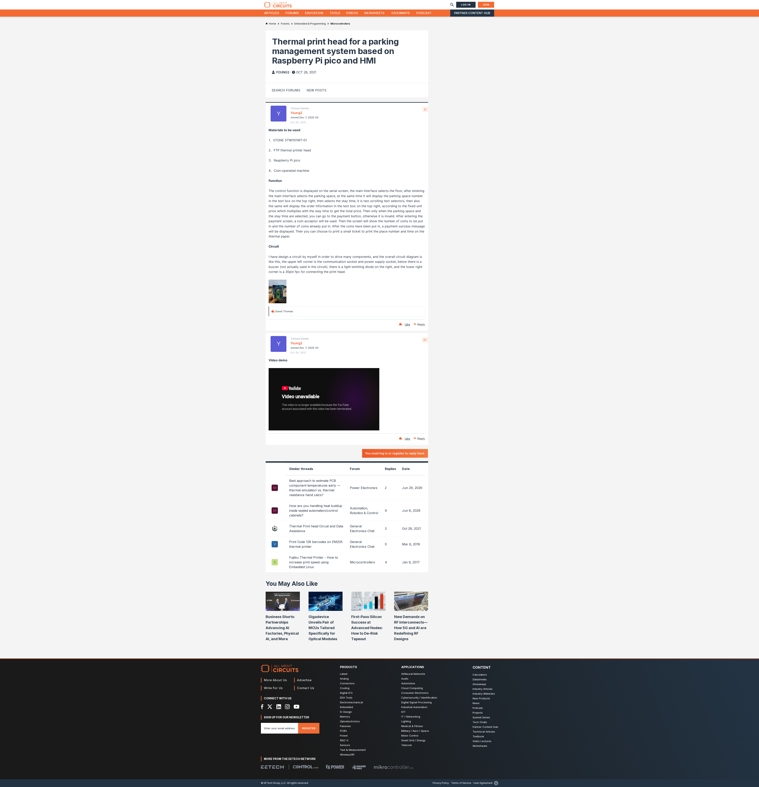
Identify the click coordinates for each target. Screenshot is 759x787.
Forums (292, 13)
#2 (425, 339)
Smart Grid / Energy (413, 740)
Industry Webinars (484, 693)
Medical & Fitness (412, 726)
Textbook (478, 736)
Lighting (406, 721)
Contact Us (305, 688)
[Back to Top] (495, 783)
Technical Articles (484, 731)
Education (314, 13)
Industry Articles (483, 688)
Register (308, 728)
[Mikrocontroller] (393, 767)
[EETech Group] (272, 767)
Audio (404, 678)
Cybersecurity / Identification (419, 697)
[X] (269, 706)
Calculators (480, 674)
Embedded (346, 707)
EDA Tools (346, 697)
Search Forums (286, 90)
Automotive (408, 683)
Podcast (423, 13)
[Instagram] (287, 706)
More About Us (275, 680)
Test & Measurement (353, 749)
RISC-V (344, 740)
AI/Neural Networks (413, 673)
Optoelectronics (350, 721)
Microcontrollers (362, 562)
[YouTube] (296, 706)
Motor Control (409, 735)
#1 (425, 109)
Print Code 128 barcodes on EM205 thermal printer (316, 544)
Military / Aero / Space (415, 730)
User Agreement (483, 782)
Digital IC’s (346, 692)
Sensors (345, 745)
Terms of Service (461, 782)
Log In (466, 4)
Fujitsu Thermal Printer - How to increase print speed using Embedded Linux (313, 562)
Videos (352, 13)
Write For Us (273, 688)
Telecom (406, 745)
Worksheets (480, 745)
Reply (421, 324)
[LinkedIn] (278, 706)
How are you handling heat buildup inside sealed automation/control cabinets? (315, 510)
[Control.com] (305, 766)
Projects (478, 712)
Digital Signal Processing (416, 702)
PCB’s (343, 730)
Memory (345, 716)
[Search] (452, 4)
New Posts (316, 90)
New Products (481, 698)
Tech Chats (480, 722)
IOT (403, 711)
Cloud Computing (412, 688)
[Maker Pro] (359, 766)
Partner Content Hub (472, 13)
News (476, 703)
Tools (334, 13)
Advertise (304, 680)
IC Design (346, 711)
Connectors (347, 683)
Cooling (344, 688)
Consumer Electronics (415, 692)
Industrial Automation (414, 707)
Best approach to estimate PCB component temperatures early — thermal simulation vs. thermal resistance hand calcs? (314, 488)
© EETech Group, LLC (273, 782)
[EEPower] (335, 767)
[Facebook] (262, 706)
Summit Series (481, 717)
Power (344, 735)
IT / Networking (410, 716)
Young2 (282, 72)
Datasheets (374, 13)
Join (486, 4)
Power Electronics (363, 488)
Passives (345, 726)
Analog (344, 678)
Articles (271, 13)
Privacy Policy (441, 782)
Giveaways (400, 13)
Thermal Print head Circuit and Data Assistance (316, 528)
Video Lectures (482, 741)
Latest (343, 673)
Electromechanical (351, 702)
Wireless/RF (347, 754)
